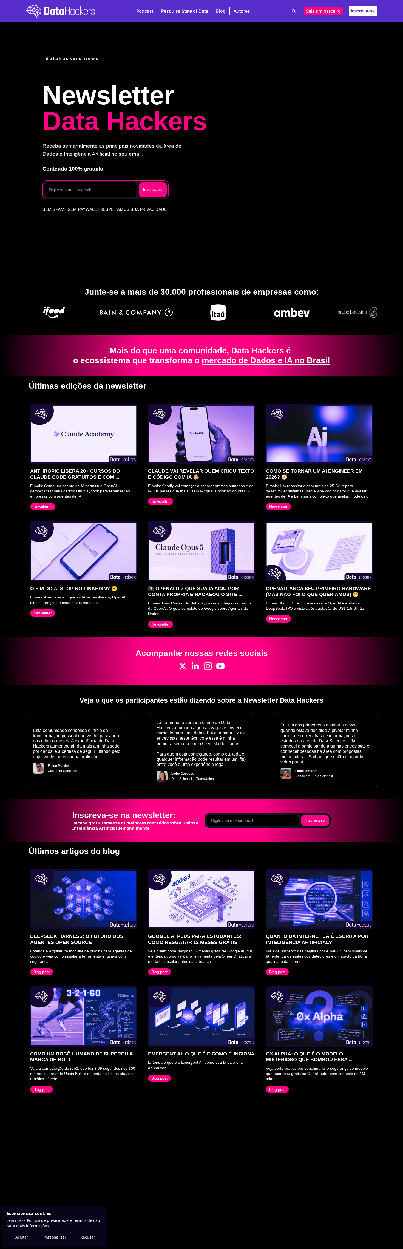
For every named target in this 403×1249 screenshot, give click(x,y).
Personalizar (55, 1237)
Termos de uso (86, 1220)
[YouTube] (220, 666)
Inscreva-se (152, 190)
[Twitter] (182, 666)
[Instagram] (208, 666)
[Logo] (60, 11)
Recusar (87, 1237)
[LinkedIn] (195, 666)
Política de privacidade (48, 1220)
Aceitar (21, 1237)
